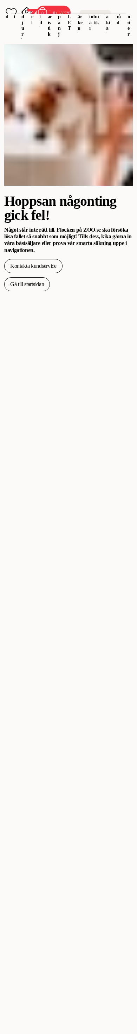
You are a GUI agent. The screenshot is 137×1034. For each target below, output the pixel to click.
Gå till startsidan (27, 284)
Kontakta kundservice (33, 266)
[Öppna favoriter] (11, 12)
